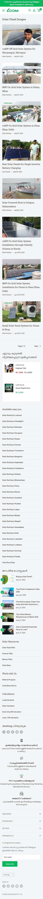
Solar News (6, 665)
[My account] (34, 10)
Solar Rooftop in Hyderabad (12, 462)
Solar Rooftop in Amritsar (12, 551)
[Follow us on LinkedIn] (21, 732)
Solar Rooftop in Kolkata (11, 474)
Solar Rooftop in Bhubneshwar (13, 480)
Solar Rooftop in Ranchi (11, 492)
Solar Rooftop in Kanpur (11, 439)
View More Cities (8, 562)
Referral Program (8, 680)
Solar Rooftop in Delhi (10, 533)
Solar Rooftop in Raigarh (11, 521)
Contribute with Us (9, 686)
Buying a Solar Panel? (24, 576)
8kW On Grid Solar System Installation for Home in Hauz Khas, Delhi (21, 287)
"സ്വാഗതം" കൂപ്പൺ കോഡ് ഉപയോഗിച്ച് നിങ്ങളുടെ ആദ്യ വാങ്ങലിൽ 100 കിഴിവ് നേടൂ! (21, 3)
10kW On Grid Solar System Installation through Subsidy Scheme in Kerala (17, 245)
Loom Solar (20, 365)
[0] (38, 10)
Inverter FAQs (7, 653)
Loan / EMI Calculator (10, 718)
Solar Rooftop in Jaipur (11, 509)
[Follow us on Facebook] (4, 732)
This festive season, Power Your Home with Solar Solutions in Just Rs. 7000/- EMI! (28, 603)
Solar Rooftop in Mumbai (11, 504)
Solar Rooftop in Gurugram (12, 433)
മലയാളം (7, 875)
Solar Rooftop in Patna (10, 486)
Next (36, 346)
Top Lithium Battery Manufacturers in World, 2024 (27, 615)
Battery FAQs (7, 659)
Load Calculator (8, 700)
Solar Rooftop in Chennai (11, 445)
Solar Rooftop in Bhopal (11, 515)
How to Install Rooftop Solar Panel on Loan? (26, 628)
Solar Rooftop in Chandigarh (12, 421)
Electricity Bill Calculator (11, 712)
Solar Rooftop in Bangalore (12, 456)
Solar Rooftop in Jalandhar (12, 539)
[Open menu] (3, 10)
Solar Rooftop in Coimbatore (13, 468)
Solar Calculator (8, 706)
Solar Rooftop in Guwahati (12, 498)
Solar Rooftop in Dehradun (12, 427)
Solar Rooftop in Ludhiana (12, 545)
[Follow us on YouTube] (17, 732)
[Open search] (29, 10)
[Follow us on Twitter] (8, 732)
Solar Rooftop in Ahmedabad (13, 527)
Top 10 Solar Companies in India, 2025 (28, 590)
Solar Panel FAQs (8, 647)
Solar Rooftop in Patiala (11, 556)
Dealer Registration (23, 388)
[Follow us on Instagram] (12, 732)
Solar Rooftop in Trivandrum (13, 451)
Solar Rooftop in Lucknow (12, 415)
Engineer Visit (21, 368)
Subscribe (10, 864)
